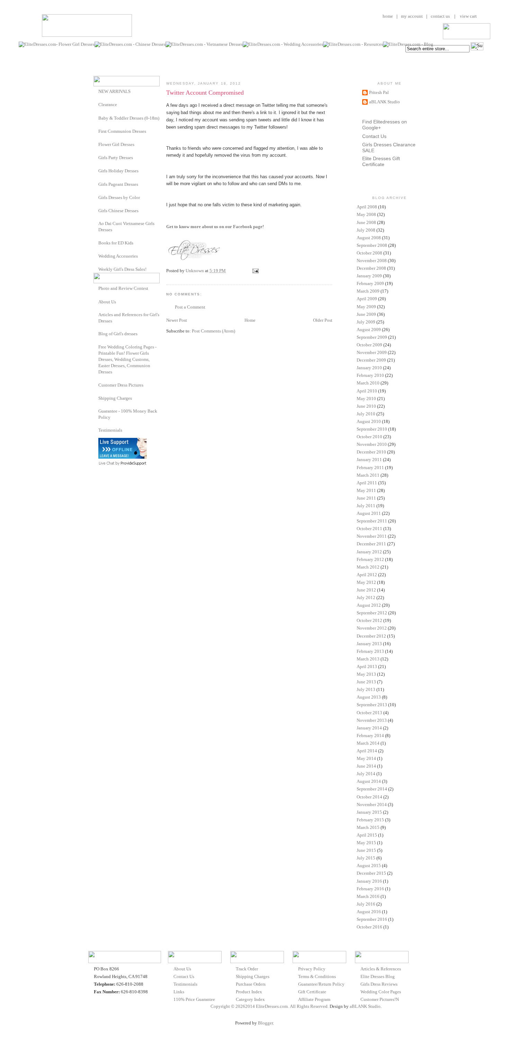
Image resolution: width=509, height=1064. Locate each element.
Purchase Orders (251, 984)
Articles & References (380, 968)
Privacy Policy (311, 968)
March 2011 (368, 475)
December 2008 (371, 268)
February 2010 (370, 375)
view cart (468, 16)
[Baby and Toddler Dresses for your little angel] (95, 117)
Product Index (249, 991)
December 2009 (371, 360)
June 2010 (366, 406)
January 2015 (369, 812)
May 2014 (366, 758)
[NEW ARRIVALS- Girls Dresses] (95, 91)
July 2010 (366, 413)
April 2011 (367, 482)
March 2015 (368, 827)
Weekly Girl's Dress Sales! (122, 269)
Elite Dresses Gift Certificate (381, 161)
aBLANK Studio (384, 101)
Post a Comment (190, 307)
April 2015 (367, 835)
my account (412, 16)
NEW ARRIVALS (114, 91)
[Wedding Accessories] (95, 255)
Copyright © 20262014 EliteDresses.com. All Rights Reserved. (270, 1006)
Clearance (107, 104)
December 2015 (371, 873)
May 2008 (366, 214)
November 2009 (372, 352)
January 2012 (369, 551)
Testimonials (110, 430)
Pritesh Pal (379, 92)
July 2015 (366, 857)
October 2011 (369, 528)
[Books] (95, 242)
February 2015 (370, 819)
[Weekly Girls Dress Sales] (95, 268)
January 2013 (369, 643)
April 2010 (367, 390)
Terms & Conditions (317, 976)
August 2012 (369, 605)
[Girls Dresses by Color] (95, 197)
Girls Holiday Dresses (118, 170)
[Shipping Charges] (95, 397)
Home (250, 320)
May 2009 (366, 306)
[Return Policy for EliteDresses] (95, 411)
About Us (107, 301)
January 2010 (369, 367)
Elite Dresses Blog (377, 976)
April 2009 (367, 298)
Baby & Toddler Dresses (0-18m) (128, 118)
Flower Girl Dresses (116, 144)
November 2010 (372, 444)
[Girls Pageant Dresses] (95, 184)
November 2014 (372, 804)
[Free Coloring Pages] (95, 346)
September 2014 (372, 788)
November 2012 (372, 628)
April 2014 (367, 750)
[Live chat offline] (122, 457)
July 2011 (366, 505)
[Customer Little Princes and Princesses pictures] (95, 384)
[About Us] (95, 301)
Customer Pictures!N (379, 999)
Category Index (250, 999)
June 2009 (366, 314)
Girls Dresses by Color (119, 197)
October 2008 (369, 253)
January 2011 (369, 459)
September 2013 (372, 704)
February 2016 (370, 888)
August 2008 (369, 237)
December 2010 (371, 452)
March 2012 (368, 567)
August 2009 (369, 329)
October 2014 (369, 796)
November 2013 (372, 720)
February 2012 (370, 559)
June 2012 (366, 589)
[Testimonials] (95, 430)
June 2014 (366, 766)
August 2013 (369, 697)
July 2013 (366, 689)
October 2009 (369, 344)
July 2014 (366, 773)
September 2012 (372, 612)
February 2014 (370, 735)
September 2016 (372, 919)
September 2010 (372, 429)
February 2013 (370, 651)
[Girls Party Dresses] (95, 157)
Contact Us (374, 136)
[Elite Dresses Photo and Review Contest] (95, 288)
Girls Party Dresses (115, 157)
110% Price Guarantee (194, 999)
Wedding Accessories (118, 256)
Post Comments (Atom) (213, 331)
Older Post (322, 320)
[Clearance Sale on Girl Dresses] (95, 104)
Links (178, 991)
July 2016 (366, 904)
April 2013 (367, 666)
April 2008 (367, 206)
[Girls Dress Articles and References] (95, 314)
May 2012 (366, 582)
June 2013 (366, 681)
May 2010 (366, 398)
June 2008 (366, 222)
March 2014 (368, 743)
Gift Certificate (312, 991)
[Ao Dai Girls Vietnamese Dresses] (95, 223)
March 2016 (368, 896)
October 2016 (369, 926)
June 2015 (366, 850)
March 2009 (368, 291)
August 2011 (369, 513)
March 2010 (368, 383)
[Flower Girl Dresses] (95, 144)
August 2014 (369, 781)
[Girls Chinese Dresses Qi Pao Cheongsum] (95, 210)
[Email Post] (254, 270)
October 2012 (369, 620)
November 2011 (372, 536)
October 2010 (369, 436)
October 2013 (369, 712)
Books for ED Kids (115, 242)
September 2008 (372, 245)
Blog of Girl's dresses (117, 333)
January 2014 (369, 727)
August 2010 (369, 421)
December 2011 (371, 543)
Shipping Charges (115, 398)
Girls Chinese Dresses (118, 210)
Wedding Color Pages (380, 991)
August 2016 (369, 911)
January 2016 (369, 881)
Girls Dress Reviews (379, 984)
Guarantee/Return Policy (321, 984)
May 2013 (366, 674)
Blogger (265, 1023)
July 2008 (366, 230)
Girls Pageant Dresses (118, 184)
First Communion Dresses (122, 131)
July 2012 (366, 597)
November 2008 (372, 260)
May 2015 (366, 842)
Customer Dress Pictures (120, 385)
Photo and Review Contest (123, 288)
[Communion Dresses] (95, 130)
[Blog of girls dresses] (95, 333)
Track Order (247, 968)
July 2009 (366, 322)
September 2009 (372, 337)
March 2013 (368, 658)
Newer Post (176, 320)
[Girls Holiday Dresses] (95, 170)
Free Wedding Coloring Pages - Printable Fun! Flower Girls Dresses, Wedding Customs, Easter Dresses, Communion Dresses (127, 359)
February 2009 (370, 283)
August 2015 (369, 865)
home (388, 16)
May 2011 (366, 490)
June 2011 (366, 498)
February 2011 (370, 467)
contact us (440, 16)
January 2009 (369, 275)
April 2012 (367, 574)
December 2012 (371, 636)
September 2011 (372, 521)
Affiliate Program (314, 999)
